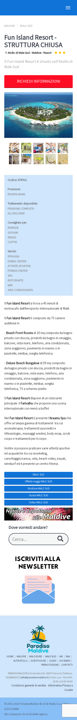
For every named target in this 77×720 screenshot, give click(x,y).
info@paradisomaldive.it (35, 677)
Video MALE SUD (38, 502)
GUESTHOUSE (38, 660)
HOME (10, 656)
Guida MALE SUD (38, 495)
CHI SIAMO (64, 660)
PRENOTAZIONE (50, 664)
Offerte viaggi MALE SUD (38, 481)
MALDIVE (9, 26)
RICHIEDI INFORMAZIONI (38, 81)
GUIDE (52, 660)
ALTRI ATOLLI (20, 660)
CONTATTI (67, 664)
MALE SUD (26, 26)
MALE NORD (36, 656)
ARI (61, 656)
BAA (68, 656)
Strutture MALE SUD (39, 488)
